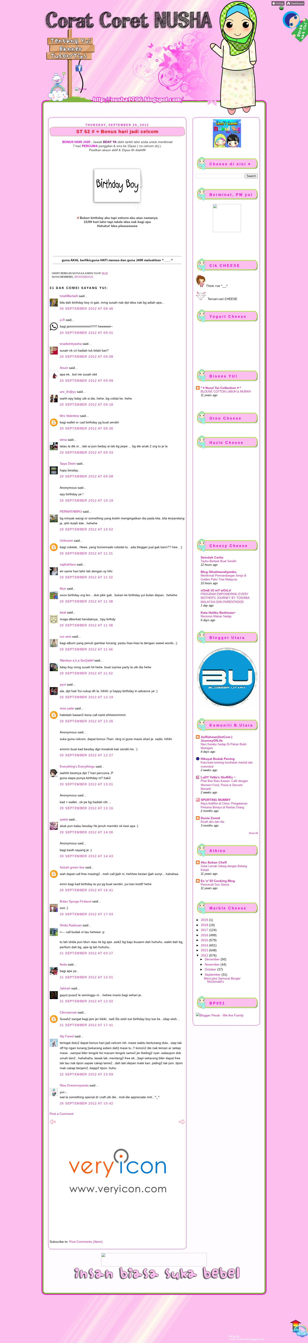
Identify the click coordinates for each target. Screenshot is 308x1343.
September (213, 974)
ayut (63, 684)
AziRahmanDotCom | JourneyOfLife (216, 738)
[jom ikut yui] (278, 4)
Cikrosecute (68, 1012)
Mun (63, 588)
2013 (205, 950)
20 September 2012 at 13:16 (86, 808)
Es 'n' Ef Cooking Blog (218, 881)
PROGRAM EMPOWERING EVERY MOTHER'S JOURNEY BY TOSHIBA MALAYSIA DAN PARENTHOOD (225, 598)
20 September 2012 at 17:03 (86, 914)
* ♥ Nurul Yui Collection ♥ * (221, 388)
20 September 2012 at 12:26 (86, 721)
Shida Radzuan (71, 925)
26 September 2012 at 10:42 (86, 1103)
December (213, 959)
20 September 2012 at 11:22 (86, 577)
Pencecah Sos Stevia (215, 884)
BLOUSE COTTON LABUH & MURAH (226, 391)
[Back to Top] (299, 1329)
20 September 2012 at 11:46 (86, 649)
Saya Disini (68, 463)
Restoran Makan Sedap (216, 616)
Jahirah (65, 988)
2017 (205, 930)
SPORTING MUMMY (215, 800)
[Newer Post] (53, 1124)
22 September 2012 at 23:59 (86, 1074)
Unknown (66, 540)
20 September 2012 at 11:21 (86, 553)
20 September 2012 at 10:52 (86, 529)
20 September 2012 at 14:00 (86, 832)
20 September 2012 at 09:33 (86, 452)
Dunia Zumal (210, 818)
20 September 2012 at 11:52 (86, 673)
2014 (205, 945)
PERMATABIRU (71, 511)
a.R (62, 320)
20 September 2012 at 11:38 (86, 601)
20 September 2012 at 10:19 (86, 500)
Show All (253, 833)
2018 (205, 925)
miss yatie (67, 708)
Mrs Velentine (69, 416)
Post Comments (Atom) (86, 1241)
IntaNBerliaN (69, 296)
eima (63, 439)
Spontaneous (83, 276)
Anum (64, 368)
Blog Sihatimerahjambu (219, 572)
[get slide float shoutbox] (281, 9)
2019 (205, 920)
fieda (63, 964)
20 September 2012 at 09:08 (86, 356)
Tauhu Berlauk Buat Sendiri (218, 561)
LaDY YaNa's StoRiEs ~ (218, 777)
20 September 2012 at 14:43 (86, 856)
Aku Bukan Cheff (214, 862)
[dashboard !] (295, 4)
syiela (64, 819)
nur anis (65, 636)
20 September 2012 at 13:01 (86, 784)
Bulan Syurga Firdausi (75, 901)
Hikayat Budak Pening (218, 759)
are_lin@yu (68, 391)
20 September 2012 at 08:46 (86, 308)
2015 (205, 940)
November (213, 964)
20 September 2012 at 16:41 (86, 890)
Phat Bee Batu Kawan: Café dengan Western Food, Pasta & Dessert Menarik (224, 785)
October (211, 969)
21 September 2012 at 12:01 (86, 977)
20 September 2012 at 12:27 (86, 755)
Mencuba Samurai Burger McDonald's (222, 980)
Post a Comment (62, 1114)
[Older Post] (182, 1124)
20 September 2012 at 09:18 (86, 404)
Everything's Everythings (77, 766)
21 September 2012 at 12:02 (86, 1001)
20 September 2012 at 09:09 (86, 380)
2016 (205, 935)
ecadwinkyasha (71, 343)
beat (63, 612)
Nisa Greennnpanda (74, 1085)
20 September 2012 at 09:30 (86, 428)
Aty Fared (67, 1036)
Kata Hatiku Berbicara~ (218, 612)
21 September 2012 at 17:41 (86, 1025)
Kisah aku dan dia (212, 821)
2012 (205, 955)
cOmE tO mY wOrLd (216, 590)
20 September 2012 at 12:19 (86, 697)
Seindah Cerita (212, 557)
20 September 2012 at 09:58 (86, 476)
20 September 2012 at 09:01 (86, 332)
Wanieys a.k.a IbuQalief (76, 660)
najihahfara (68, 564)
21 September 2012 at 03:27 (86, 953)
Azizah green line (72, 867)
